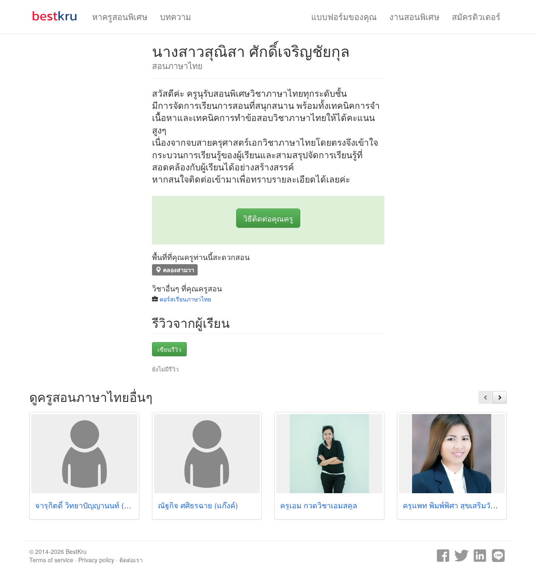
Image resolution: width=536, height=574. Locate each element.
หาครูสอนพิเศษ (119, 16)
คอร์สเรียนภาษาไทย (185, 299)
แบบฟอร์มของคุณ (344, 16)
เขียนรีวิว (169, 349)
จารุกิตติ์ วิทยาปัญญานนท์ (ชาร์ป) (89, 504)
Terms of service (51, 560)
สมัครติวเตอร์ (476, 16)
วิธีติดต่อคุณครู (268, 218)
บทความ (175, 16)
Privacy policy (96, 560)
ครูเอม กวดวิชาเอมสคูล (318, 504)
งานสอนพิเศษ (414, 16)
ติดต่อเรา (131, 560)
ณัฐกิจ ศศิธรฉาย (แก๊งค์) (198, 504)
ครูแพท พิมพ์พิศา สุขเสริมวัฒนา (454, 504)
